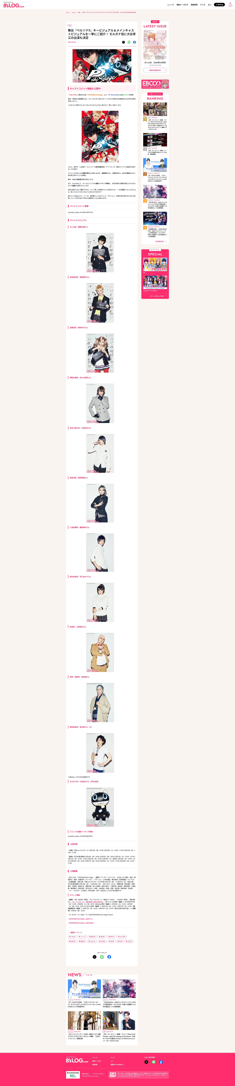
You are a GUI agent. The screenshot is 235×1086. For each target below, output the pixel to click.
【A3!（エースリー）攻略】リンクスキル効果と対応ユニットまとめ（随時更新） (157, 152)
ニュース (170, 4)
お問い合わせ (85, 1074)
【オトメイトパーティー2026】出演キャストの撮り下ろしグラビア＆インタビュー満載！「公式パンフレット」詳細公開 (84, 1036)
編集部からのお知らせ (117, 1064)
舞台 (79, 12)
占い (209, 4)
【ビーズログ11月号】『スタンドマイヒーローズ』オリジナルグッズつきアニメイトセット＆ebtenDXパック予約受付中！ (84, 1004)
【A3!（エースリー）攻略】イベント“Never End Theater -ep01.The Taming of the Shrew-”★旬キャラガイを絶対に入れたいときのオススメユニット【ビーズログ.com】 (119, 1037)
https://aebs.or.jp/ (135, 1076)
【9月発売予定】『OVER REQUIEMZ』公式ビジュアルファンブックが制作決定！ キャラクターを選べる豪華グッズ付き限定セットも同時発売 (157, 232)
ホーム (67, 12)
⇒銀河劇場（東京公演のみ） (94, 902)
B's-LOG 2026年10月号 (155, 62)
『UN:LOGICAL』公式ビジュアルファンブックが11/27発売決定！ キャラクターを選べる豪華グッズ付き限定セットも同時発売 (119, 1004)
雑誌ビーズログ (182, 4)
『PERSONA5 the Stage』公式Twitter (81, 923)
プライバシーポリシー (99, 1074)
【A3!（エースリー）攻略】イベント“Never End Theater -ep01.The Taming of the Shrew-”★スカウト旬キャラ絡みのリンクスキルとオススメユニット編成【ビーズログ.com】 (157, 124)
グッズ (202, 4)
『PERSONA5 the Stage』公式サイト (80, 919)
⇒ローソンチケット (77, 902)
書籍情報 (194, 4)
